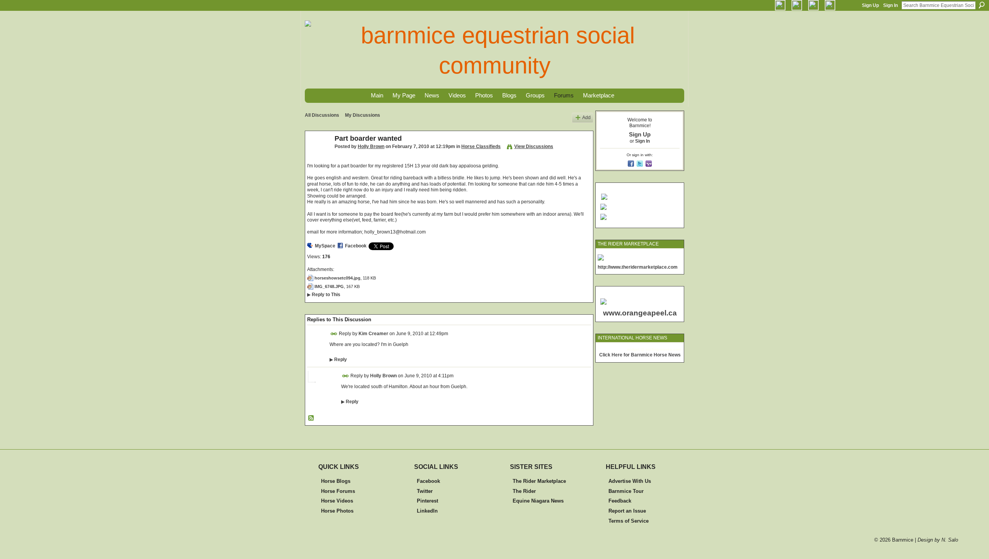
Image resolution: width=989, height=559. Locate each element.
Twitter (425, 491)
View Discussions (533, 146)
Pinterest (427, 501)
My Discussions (362, 115)
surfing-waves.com (663, 349)
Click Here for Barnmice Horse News (640, 355)
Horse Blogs (335, 481)
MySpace (325, 246)
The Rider (524, 491)
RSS (311, 418)
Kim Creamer (373, 333)
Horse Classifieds (481, 146)
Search (982, 5)
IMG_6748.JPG (329, 286)
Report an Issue (627, 511)
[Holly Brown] (317, 155)
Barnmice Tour (626, 491)
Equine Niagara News (538, 501)
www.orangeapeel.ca (640, 313)
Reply (338, 359)
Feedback (619, 501)
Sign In (890, 5)
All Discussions (322, 115)
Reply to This (323, 294)
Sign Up (870, 5)
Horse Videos (337, 501)
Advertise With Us (629, 481)
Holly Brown (371, 146)
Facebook (356, 246)
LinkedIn (427, 511)
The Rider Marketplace (539, 481)
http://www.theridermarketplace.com (638, 267)
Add (586, 117)
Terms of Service (628, 521)
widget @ (635, 349)
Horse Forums (338, 491)
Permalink (334, 333)
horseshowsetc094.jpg (337, 278)
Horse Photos (337, 511)
